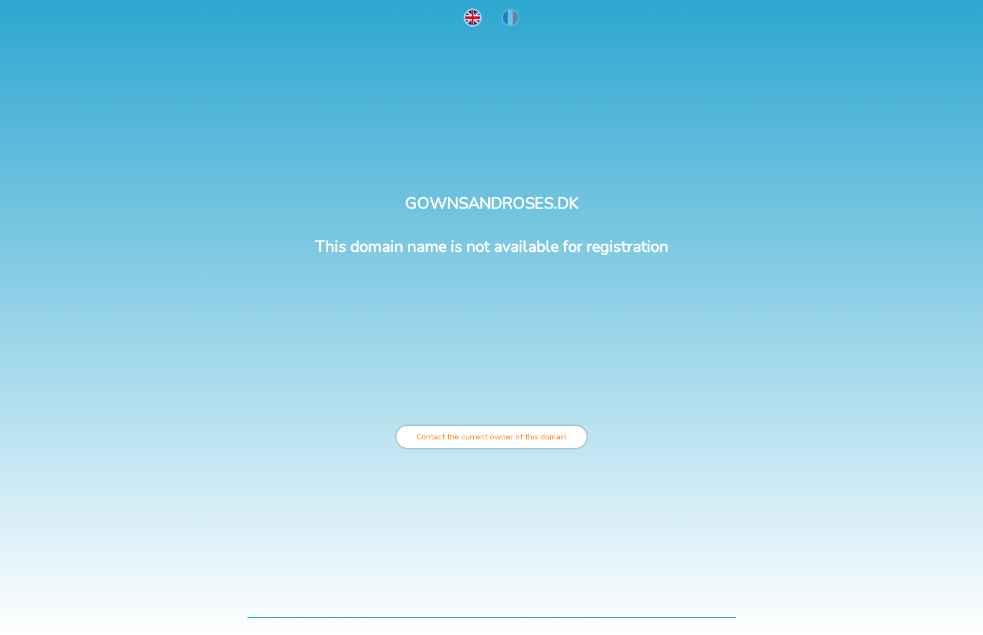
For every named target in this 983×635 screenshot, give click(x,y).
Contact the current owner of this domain (491, 436)
